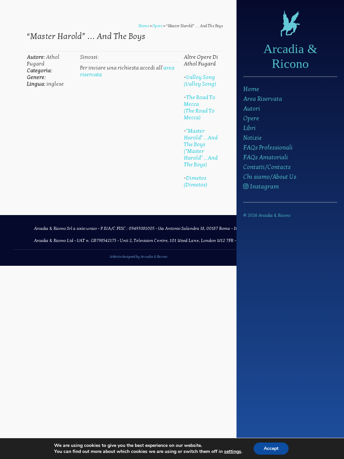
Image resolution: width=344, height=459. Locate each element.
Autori (251, 108)
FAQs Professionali (268, 147)
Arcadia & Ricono (290, 56)
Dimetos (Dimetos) (195, 181)
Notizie (252, 137)
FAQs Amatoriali (265, 157)
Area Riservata (262, 98)
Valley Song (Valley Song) (200, 80)
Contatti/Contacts (267, 167)
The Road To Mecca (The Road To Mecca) (199, 107)
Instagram (264, 186)
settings (232, 452)
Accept (271, 448)
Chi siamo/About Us (269, 176)
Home (251, 89)
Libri (249, 128)
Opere (251, 118)
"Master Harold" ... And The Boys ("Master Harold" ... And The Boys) (201, 148)
